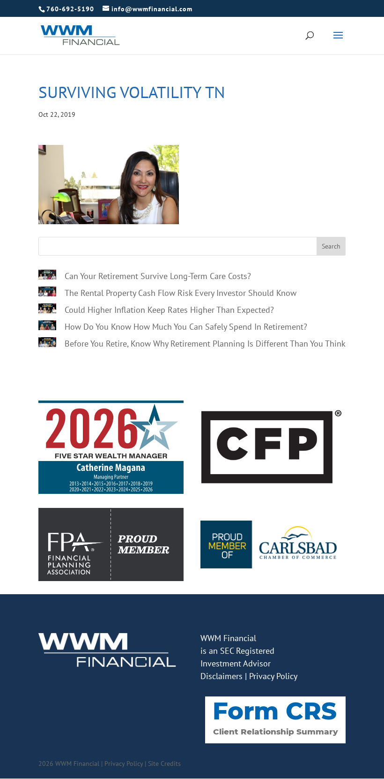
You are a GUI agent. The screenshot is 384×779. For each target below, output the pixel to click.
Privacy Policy (273, 676)
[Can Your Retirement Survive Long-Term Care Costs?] (47, 276)
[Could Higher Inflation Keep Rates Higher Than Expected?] (47, 310)
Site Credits (164, 763)
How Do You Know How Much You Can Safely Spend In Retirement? (186, 326)
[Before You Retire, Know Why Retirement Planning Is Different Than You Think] (47, 343)
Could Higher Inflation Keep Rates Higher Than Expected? (169, 309)
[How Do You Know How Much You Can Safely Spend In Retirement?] (47, 326)
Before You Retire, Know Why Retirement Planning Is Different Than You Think (205, 343)
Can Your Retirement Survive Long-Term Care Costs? (158, 276)
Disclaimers (221, 676)
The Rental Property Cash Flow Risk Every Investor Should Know (180, 292)
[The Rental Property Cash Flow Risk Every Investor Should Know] (47, 293)
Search (331, 246)
